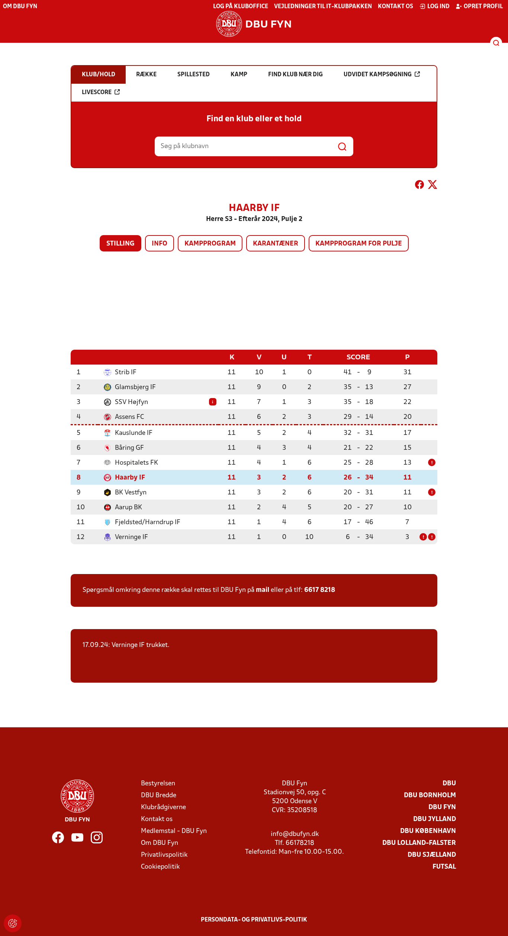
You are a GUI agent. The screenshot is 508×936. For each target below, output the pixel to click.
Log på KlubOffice (240, 6)
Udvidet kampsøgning (378, 74)
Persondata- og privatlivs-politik (254, 920)
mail (262, 590)
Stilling (120, 244)
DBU (449, 783)
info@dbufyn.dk (295, 834)
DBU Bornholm (430, 795)
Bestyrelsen (158, 783)
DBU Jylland (434, 819)
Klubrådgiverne (163, 807)
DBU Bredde (158, 795)
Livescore (97, 92)
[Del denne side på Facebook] (419, 186)
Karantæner (275, 244)
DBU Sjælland (432, 855)
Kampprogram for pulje (358, 244)
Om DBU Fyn (20, 6)
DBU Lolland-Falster (419, 843)
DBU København (428, 831)
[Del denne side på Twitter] (432, 186)
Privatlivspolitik (164, 855)
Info (159, 244)
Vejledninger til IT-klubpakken (323, 6)
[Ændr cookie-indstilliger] (13, 923)
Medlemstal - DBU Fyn (174, 831)
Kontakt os (395, 6)
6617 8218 (319, 590)
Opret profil (483, 6)
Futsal (444, 867)
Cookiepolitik (160, 867)
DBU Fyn (442, 807)
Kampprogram (210, 244)
